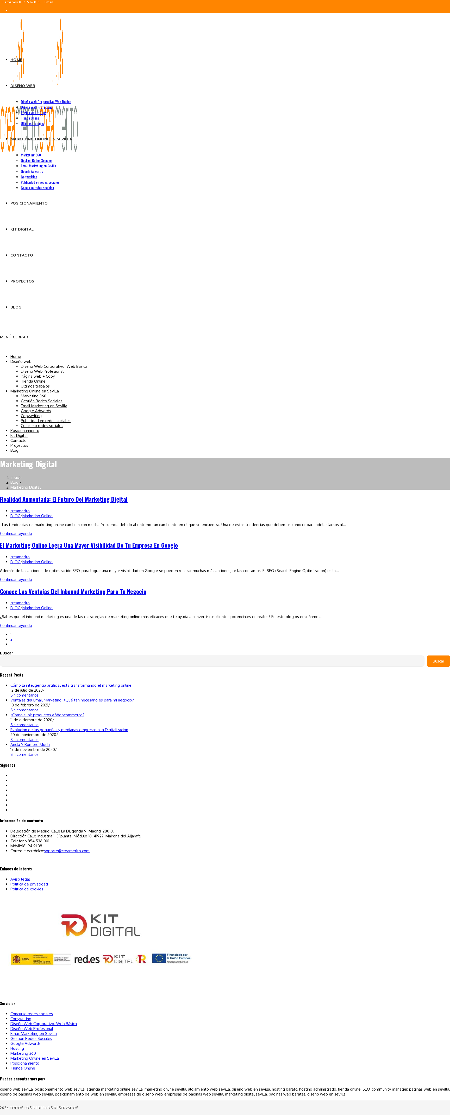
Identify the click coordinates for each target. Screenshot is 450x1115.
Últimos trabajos (35, 386)
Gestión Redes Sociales (42, 400)
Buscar (6, 653)
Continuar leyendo (16, 533)
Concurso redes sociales (42, 425)
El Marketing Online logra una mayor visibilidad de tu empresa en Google (89, 545)
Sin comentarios (24, 695)
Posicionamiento (24, 430)
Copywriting (31, 415)
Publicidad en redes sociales (46, 420)
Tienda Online (33, 381)
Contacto (18, 440)
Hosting (17, 1048)
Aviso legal (20, 879)
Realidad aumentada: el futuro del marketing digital (64, 499)
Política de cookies (26, 889)
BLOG (15, 515)
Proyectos (19, 445)
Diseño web (21, 361)
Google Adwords (36, 410)
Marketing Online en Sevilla (34, 391)
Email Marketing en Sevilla (44, 405)
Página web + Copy (38, 376)
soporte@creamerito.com (67, 850)
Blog (14, 450)
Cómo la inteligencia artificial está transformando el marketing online (71, 685)
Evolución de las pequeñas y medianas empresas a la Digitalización (69, 729)
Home (15, 356)
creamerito (20, 510)
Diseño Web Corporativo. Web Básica (54, 366)
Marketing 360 (33, 395)
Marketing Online (37, 515)
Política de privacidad (29, 884)
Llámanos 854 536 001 (21, 2)
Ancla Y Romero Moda (30, 744)
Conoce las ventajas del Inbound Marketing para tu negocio (73, 591)
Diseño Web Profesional (42, 371)
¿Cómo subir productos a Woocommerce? (47, 714)
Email (49, 2)
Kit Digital (19, 435)
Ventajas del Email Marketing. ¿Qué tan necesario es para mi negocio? (72, 700)
